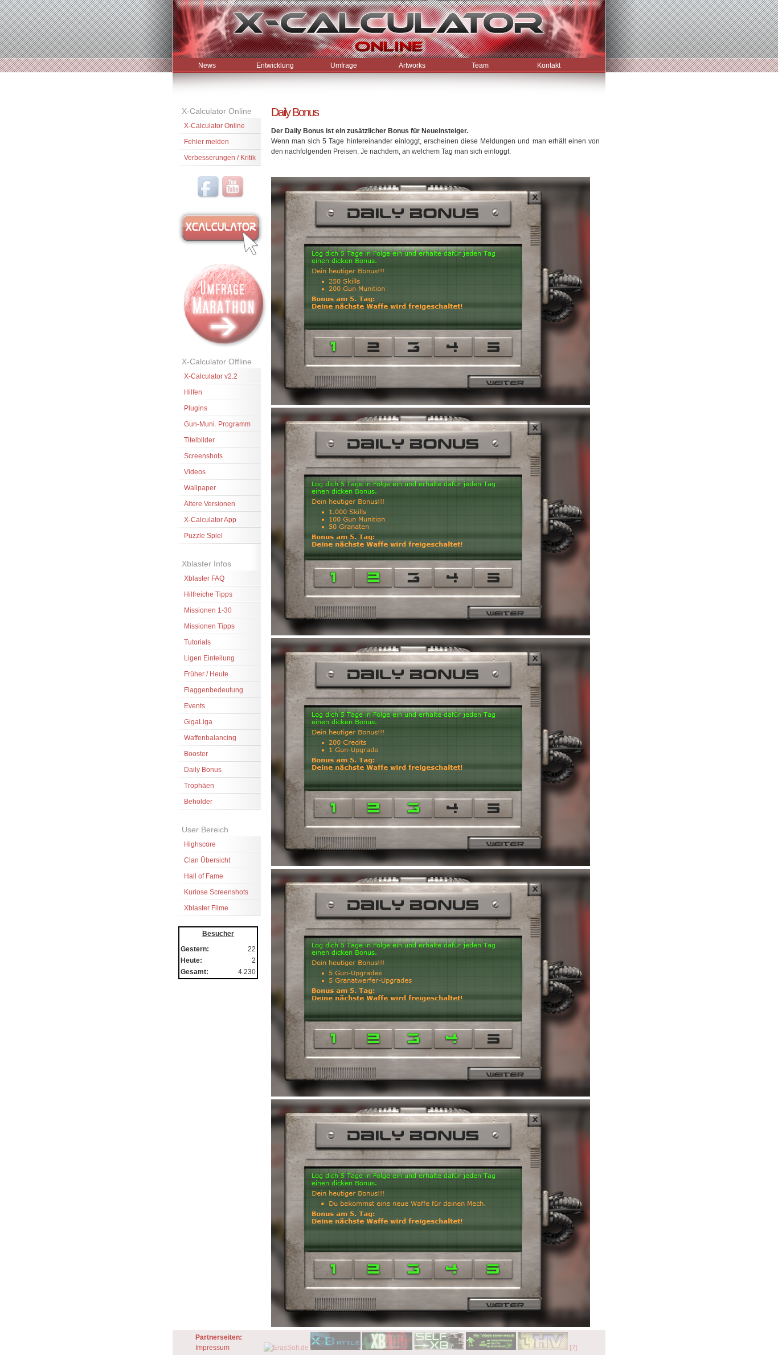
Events (194, 706)
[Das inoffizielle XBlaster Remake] (335, 1348)
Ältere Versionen (209, 504)
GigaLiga (198, 722)
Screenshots (203, 456)
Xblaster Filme (206, 908)
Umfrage (343, 65)
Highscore (200, 844)
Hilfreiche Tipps (208, 594)
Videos (195, 472)
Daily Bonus (203, 770)
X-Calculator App (210, 520)
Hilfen (193, 392)
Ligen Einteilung (209, 658)
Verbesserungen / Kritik (220, 158)
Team (480, 65)
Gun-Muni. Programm (217, 424)
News (207, 65)
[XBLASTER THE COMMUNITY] (491, 1348)
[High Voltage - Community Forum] (543, 1348)
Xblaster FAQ (204, 578)
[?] (573, 1348)
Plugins (195, 408)
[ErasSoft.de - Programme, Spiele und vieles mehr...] (286, 1348)
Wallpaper (200, 488)
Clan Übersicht (207, 860)
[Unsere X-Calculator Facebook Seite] (208, 196)
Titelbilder (199, 440)
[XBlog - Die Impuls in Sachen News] (387, 1348)
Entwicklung (275, 65)
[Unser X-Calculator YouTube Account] (233, 196)
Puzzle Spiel (203, 536)
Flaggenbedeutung (213, 690)
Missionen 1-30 (208, 610)
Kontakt (548, 65)
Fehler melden (206, 142)
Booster (196, 754)
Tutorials (197, 642)
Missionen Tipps (209, 626)
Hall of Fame (203, 876)
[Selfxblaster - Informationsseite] (439, 1348)
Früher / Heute (206, 674)
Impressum (212, 1348)
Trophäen (199, 786)
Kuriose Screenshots (216, 892)
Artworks (412, 65)
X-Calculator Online (214, 126)
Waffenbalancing (210, 738)
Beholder (198, 802)
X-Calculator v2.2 (211, 376)
